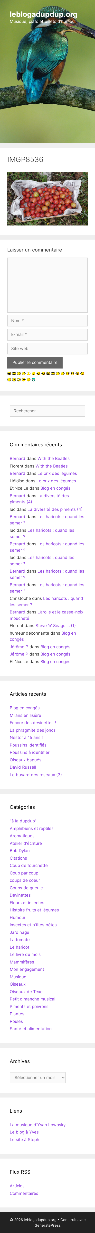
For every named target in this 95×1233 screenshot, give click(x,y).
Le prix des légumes (57, 473)
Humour (17, 917)
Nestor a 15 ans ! (26, 737)
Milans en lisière (25, 715)
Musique (18, 976)
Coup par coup (24, 873)
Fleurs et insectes (27, 902)
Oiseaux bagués (25, 759)
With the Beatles (54, 458)
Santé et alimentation (31, 1028)
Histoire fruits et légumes (34, 910)
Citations (18, 858)
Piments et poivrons (29, 1006)
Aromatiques (22, 835)
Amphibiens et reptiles (32, 828)
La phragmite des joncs (33, 730)
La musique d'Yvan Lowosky (38, 1124)
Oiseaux (18, 984)
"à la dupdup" (23, 821)
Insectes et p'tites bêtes (33, 924)
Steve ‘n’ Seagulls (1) (56, 625)
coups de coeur (25, 880)
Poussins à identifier (29, 752)
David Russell (23, 767)
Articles (17, 1185)
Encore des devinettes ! (33, 722)
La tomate (20, 939)
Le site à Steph (24, 1139)
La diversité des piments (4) (55, 509)
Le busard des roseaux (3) (36, 774)
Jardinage (19, 932)
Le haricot (19, 947)
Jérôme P (19, 646)
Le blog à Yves (24, 1132)
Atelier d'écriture (26, 843)
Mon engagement (27, 969)
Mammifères (22, 962)
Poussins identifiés (28, 745)
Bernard (17, 458)
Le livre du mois (25, 954)
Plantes (17, 1013)
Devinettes (20, 895)
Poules (16, 1021)
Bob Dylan (20, 850)
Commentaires (24, 1193)
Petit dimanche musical (32, 999)
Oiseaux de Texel (27, 991)
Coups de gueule (26, 887)
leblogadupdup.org (43, 14)
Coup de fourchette (29, 865)
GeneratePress (48, 1225)
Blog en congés (55, 488)
